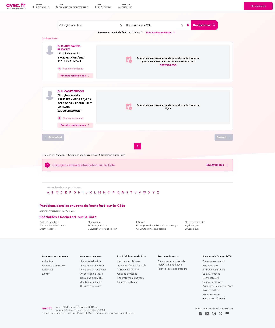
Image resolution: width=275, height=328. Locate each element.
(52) (95, 155)
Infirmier (140, 222)
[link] (200, 314)
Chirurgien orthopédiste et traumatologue (157, 225)
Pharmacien (94, 222)
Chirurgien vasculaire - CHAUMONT (57, 210)
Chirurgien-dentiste (194, 222)
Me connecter (258, 6)
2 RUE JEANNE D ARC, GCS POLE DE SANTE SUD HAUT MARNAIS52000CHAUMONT (74, 105)
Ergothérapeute (47, 228)
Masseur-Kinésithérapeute (52, 225)
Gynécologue (191, 228)
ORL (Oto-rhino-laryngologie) (151, 228)
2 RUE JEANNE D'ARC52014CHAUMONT (71, 59)
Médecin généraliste (98, 225)
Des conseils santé (90, 286)
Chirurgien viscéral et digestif (102, 228)
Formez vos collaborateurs (172, 268)
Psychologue (191, 225)
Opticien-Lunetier (48, 222)
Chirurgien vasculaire (68, 53)
